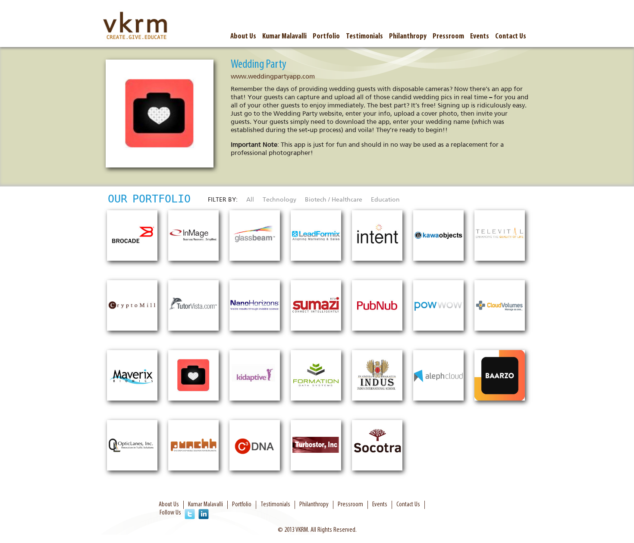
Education (385, 199)
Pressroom (448, 36)
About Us (243, 36)
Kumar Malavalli (284, 36)
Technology (279, 199)
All (250, 199)
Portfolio (326, 36)
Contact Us (510, 36)
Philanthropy (408, 36)
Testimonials (364, 36)
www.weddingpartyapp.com (273, 76)
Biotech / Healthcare (333, 199)
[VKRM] (135, 26)
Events (479, 36)
